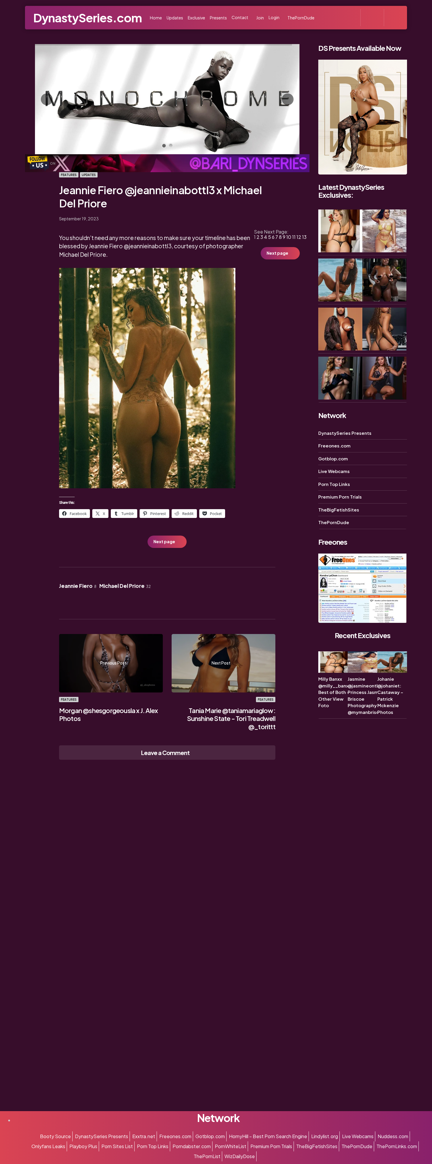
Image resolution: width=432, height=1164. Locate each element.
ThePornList (207, 1156)
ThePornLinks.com (396, 1146)
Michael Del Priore (125, 586)
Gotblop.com (333, 458)
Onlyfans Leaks (48, 1146)
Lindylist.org (324, 1136)
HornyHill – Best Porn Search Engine (268, 1136)
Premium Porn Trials (340, 497)
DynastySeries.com (87, 17)
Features (69, 175)
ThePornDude (333, 522)
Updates (89, 175)
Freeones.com (334, 446)
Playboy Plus (83, 1146)
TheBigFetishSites (338, 509)
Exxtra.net (143, 1136)
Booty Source (55, 1136)
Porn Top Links (334, 484)
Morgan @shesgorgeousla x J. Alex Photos (108, 714)
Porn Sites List (117, 1146)
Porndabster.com (192, 1146)
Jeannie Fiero (77, 586)
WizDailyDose (240, 1156)
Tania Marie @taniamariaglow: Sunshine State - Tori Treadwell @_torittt (231, 718)
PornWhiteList (230, 1146)
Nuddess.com (393, 1136)
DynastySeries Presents (344, 433)
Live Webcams (334, 471)
